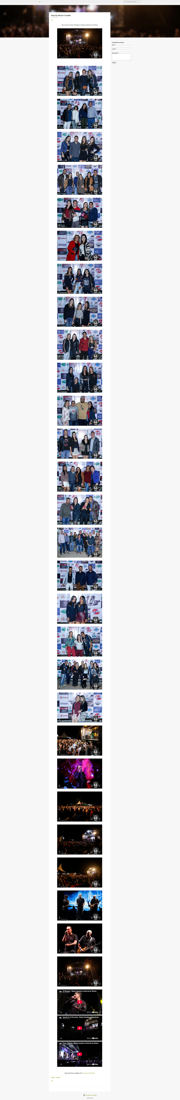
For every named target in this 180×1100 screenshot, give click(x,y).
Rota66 (58, 1077)
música (53, 1077)
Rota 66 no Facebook (88, 1073)
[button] (52, 20)
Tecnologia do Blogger (91, 1095)
